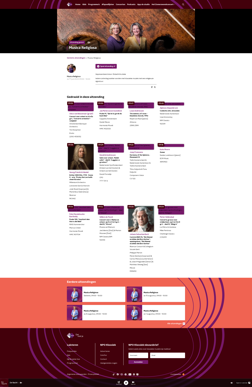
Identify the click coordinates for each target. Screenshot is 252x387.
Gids (84, 4)
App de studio (143, 4)
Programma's (94, 4)
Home (77, 4)
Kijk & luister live (73, 359)
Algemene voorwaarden (77, 374)
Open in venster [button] (242, 383)
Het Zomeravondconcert (162, 4)
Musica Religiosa (74, 76)
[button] (119, 383)
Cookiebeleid (175, 374)
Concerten (120, 4)
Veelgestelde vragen (108, 363)
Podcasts (131, 4)
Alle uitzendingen (174, 324)
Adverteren (105, 351)
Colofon (103, 355)
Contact (103, 359)
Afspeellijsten (108, 4)
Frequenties (72, 351)
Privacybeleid (93, 374)
